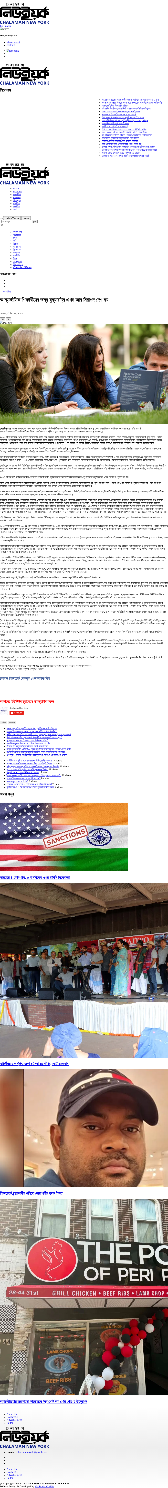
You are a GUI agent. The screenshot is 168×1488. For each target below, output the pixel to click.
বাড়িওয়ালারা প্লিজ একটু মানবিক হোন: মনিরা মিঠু (96, 144)
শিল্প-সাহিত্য (18, 264)
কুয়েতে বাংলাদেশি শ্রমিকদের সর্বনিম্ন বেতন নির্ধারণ (27, 769)
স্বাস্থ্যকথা (17, 261)
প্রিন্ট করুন (7, 322)
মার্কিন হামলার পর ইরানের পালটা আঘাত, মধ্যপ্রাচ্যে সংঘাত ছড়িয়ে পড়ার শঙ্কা (39, 734)
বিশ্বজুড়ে (17, 200)
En (1, 26)
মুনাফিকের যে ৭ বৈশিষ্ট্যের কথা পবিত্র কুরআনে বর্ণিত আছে (30, 787)
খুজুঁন (34, 221)
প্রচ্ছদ (16, 188)
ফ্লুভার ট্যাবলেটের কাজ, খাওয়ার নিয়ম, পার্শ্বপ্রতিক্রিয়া (29, 763)
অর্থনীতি (16, 206)
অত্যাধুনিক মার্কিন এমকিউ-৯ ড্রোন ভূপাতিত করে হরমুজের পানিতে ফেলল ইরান (39, 749)
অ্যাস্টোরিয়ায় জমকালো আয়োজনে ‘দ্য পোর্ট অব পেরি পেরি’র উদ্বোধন (43, 1401)
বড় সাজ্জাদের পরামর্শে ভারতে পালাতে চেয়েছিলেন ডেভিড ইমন (102, 135)
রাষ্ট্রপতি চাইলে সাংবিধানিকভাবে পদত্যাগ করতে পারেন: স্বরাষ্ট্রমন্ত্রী (104, 149)
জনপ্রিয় (12, 722)
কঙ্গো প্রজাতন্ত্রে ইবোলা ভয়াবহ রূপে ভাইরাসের (96, 111)
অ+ (2, 319)
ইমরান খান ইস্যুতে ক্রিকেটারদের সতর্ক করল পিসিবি (27, 746)
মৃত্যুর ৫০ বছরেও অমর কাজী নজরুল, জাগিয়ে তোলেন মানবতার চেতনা (105, 99)
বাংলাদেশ (17, 197)
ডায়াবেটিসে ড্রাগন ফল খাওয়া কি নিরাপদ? (24, 778)
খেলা (15, 209)
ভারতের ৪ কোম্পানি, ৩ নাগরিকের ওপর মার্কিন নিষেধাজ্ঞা (29, 784)
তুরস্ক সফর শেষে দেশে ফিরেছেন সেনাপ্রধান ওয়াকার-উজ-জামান (103, 147)
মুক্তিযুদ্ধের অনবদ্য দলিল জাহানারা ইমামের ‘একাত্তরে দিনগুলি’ (33, 766)
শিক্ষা (15, 258)
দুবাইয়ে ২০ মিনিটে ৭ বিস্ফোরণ (89, 126)
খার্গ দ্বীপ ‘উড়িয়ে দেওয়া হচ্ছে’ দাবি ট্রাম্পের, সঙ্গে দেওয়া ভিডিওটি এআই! (37, 755)
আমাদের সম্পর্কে (13, 42)
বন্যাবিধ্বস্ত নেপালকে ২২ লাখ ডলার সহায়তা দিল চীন (28, 743)
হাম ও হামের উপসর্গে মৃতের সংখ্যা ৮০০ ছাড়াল (96, 152)
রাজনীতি (16, 203)
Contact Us (12, 1417)
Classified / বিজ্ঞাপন (22, 267)
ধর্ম (14, 240)
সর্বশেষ (3, 722)
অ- (8, 319)
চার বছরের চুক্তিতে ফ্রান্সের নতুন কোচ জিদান (95, 138)
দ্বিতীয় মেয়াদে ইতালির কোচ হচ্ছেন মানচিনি (95, 141)
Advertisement (14, 1420)
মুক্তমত (16, 252)
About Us (12, 1414)
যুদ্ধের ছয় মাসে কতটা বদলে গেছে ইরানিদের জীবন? (27, 740)
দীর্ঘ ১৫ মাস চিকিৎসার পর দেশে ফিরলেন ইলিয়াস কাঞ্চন (99, 129)
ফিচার (15, 243)
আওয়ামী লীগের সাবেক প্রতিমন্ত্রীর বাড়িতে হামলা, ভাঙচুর (100, 120)
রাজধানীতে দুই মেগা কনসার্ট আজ (90, 123)
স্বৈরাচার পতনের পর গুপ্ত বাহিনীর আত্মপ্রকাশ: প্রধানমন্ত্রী (100, 155)
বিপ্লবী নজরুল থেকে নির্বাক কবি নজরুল (23, 772)
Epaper (7, 26)
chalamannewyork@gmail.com (31, 1452)
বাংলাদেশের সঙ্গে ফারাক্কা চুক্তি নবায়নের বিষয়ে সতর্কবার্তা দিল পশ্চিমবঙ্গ (36, 752)
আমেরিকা (17, 194)
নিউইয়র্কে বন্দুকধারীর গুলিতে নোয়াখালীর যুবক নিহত (31, 1193)
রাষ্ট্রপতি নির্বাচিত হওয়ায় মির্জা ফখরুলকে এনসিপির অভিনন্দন (101, 108)
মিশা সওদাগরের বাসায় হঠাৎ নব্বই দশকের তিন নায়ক (98, 117)
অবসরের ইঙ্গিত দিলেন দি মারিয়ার (90, 105)
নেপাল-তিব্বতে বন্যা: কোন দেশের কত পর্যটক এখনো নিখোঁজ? (32, 731)
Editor (10, 1422)
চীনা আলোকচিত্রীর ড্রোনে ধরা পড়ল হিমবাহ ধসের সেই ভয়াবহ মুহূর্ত (34, 737)
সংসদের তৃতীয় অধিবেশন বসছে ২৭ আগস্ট (94, 114)
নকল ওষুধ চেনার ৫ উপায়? (17, 781)
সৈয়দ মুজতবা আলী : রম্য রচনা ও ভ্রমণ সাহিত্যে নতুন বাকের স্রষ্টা (34, 775)
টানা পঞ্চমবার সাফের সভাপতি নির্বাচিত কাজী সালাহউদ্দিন (99, 132)
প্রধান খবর (17, 191)
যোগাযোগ (11, 45)
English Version (12, 218)
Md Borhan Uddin (44, 1486)
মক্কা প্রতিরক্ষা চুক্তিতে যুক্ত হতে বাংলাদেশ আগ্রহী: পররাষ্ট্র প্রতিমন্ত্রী (107, 102)
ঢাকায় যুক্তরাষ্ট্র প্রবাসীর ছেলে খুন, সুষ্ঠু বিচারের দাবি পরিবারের (32, 728)
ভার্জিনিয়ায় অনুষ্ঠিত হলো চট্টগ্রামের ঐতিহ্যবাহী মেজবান (29, 760)
